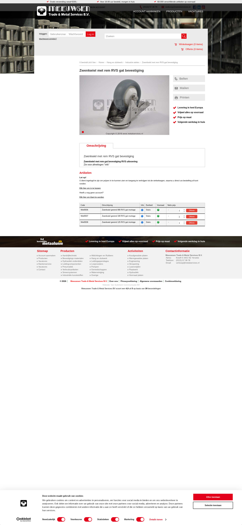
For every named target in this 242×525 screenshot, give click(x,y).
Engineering (134, 261)
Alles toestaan (213, 497)
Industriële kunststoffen (72, 275)
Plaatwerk (133, 269)
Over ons (113, 281)
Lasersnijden (134, 267)
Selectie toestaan (213, 505)
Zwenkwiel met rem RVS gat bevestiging (160, 62)
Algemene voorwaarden (151, 281)
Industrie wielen (132, 62)
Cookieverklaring (173, 281)
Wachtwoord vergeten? (48, 39)
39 (146, 288)
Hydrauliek (134, 272)
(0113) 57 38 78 (183, 260)
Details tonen (155, 519)
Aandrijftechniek (69, 255)
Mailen (184, 88)
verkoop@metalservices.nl (187, 263)
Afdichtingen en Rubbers (102, 255)
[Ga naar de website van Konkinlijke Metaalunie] (50, 244)
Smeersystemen (69, 272)
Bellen (183, 78)
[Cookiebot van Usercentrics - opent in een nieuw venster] (23, 519)
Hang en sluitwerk (115, 62)
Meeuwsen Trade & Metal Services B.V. (88, 281)
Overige (94, 275)
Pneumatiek (67, 267)
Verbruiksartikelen (70, 269)
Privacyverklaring (129, 281)
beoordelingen (154, 288)
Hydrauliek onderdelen (72, 261)
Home (101, 62)
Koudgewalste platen (138, 255)
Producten (174, 11)
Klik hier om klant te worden (91, 197)
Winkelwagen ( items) (190, 44)
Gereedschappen (99, 269)
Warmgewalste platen (138, 258)
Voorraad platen (136, 275)
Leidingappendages (100, 261)
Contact (41, 269)
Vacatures (195, 11)
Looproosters (97, 264)
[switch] (88, 519)
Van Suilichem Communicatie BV (125, 285)
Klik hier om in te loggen (90, 188)
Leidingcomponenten (71, 264)
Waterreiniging (97, 272)
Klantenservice (44, 264)
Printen (184, 97)
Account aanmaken (146, 11)
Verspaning (134, 264)
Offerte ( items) (194, 49)
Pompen (95, 267)
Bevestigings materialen (73, 258)
